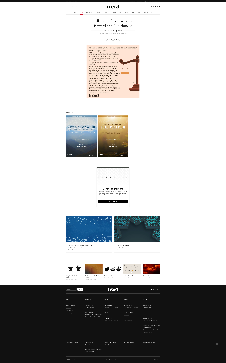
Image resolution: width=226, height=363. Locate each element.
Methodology (88, 299)
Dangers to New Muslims (71, 305)
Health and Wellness (147, 332)
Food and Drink (156, 330)
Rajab (133, 310)
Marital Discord (99, 349)
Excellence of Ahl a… (109, 316)
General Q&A (136, 323)
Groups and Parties (89, 317)
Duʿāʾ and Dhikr (127, 310)
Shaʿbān (136, 310)
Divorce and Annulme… (90, 351)
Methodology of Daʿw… (148, 307)
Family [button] (126, 12)
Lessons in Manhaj (89, 305)
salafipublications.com (147, 1)
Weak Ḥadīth (117, 323)
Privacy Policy (117, 359)
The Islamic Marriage (89, 344)
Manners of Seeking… (128, 323)
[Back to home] (113, 6)
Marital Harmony (98, 344)
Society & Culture (147, 314)
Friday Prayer (135, 307)
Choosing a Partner (89, 342)
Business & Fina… (146, 320)
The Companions (127, 347)
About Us (153, 342)
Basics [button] (75, 12)
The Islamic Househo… (90, 349)
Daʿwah (145, 299)
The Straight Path (77, 303)
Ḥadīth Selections (117, 320)
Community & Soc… (147, 323)
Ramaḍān (126, 312)
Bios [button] (139, 12)
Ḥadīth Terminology (109, 320)
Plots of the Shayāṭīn (147, 276)
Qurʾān (106, 299)
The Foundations (69, 303)
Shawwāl (131, 312)
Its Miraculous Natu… (109, 303)
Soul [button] (120, 12)
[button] (66, 6)
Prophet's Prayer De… (128, 305)
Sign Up (80, 289)
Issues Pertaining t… (128, 307)
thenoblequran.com (76, 1)
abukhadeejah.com (139, 1)
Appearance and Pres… (147, 318)
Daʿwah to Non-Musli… (148, 310)
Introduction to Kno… (128, 320)
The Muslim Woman (70, 342)
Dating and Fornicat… (147, 327)
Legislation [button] (98, 12)
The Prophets (126, 342)
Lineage (114, 342)
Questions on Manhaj (89, 307)
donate (67, 1)
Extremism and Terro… (147, 330)
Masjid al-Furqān (146, 342)
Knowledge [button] (113, 12)
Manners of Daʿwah (147, 305)
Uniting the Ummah (89, 312)
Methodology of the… (89, 314)
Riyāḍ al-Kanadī (123, 33)
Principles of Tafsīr (108, 305)
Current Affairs (156, 325)
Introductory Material (116, 33)
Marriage (87, 338)
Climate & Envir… (154, 320)
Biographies (126, 338)
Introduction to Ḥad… (109, 318)
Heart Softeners (69, 310)
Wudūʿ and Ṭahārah (131, 303)
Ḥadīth (106, 312)
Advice (67, 313)
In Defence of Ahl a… (89, 303)
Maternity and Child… (89, 347)
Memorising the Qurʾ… (109, 307)
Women (67, 338)
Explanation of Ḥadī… (109, 323)
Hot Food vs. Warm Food (110, 276)
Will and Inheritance (109, 344)
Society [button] (132, 12)
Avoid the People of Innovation (130, 276)
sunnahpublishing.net (156, 1)
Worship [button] (105, 12)
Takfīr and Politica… (98, 317)
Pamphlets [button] (145, 12)
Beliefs (103, 33)
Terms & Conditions (109, 359)
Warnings (76, 313)
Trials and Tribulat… (89, 310)
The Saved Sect (98, 303)
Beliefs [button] (81, 12)
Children (107, 338)
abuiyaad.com (132, 1)
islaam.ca (70, 1)
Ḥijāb (76, 342)
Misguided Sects (98, 314)
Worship (126, 299)
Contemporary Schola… (128, 344)
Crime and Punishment (148, 325)
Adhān (125, 303)
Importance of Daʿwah (147, 303)
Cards (106, 33)
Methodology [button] (89, 12)
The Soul (71, 313)
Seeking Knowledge (128, 317)
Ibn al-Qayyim (109, 33)
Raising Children (108, 342)
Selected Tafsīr (118, 307)
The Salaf (132, 342)
